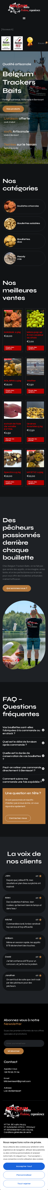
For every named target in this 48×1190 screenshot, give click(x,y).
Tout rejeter (24, 1183)
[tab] (24, 732)
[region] (24, 1164)
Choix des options (10, 348)
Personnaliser (24, 1175)
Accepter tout (24, 1166)
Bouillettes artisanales (28, 206)
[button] (24, 18)
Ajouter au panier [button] (10, 439)
